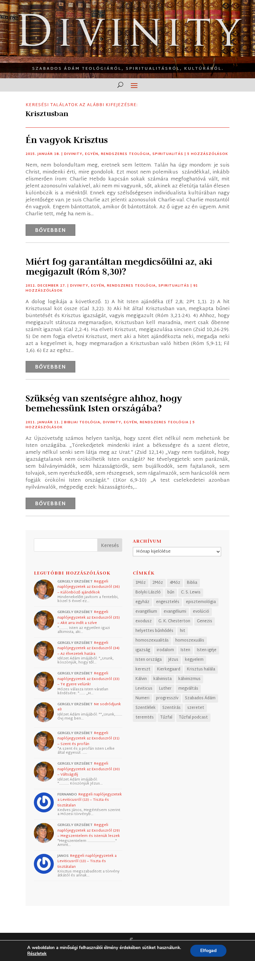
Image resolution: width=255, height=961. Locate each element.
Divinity (73, 154)
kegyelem (194, 659)
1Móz (140, 582)
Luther (165, 688)
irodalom (165, 650)
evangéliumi (175, 611)
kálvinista (162, 679)
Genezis (204, 621)
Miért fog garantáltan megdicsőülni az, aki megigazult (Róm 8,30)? (119, 266)
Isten (185, 650)
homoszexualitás (152, 640)
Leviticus (143, 688)
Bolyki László (148, 592)
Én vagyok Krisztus (67, 140)
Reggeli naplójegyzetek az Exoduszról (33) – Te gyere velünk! (88, 679)
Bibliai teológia (82, 422)
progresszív (167, 698)
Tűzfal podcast (193, 717)
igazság (142, 650)
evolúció (201, 611)
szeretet (195, 708)
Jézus (173, 659)
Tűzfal (166, 717)
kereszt (142, 669)
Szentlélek (145, 708)
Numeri (142, 698)
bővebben (50, 230)
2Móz (157, 582)
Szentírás (171, 708)
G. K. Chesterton (174, 621)
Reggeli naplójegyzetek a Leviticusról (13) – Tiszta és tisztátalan (89, 800)
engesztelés (167, 602)
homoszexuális (189, 640)
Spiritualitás (167, 154)
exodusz (143, 621)
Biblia (192, 582)
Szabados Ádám (200, 698)
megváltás (188, 688)
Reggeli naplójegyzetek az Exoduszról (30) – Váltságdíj (88, 769)
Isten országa (148, 659)
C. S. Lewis (191, 592)
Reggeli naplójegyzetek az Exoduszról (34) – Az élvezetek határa (88, 648)
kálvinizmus (189, 679)
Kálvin (141, 679)
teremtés (144, 717)
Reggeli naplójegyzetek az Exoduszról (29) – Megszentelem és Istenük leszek (88, 830)
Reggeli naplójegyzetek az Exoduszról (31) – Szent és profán (88, 738)
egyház (142, 602)
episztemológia (201, 602)
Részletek (36, 954)
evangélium (146, 611)
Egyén (91, 154)
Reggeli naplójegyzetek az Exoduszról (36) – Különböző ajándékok (88, 587)
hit (182, 631)
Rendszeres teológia (125, 154)
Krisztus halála (201, 669)
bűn (170, 592)
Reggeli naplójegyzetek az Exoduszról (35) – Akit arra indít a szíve (88, 617)
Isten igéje (206, 650)
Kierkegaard (168, 669)
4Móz (175, 582)
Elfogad (208, 950)
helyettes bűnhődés (154, 631)
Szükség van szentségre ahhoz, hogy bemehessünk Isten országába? (104, 403)
